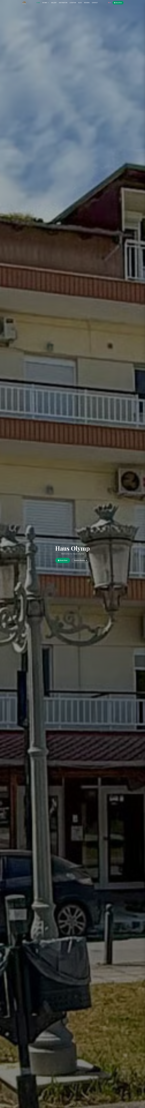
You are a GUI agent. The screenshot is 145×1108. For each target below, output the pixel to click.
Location (73, 2)
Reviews (87, 2)
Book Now (119, 2)
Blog (80, 2)
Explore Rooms (79, 560)
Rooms (44, 2)
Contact (95, 2)
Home (38, 2)
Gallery (54, 2)
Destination (63, 2)
